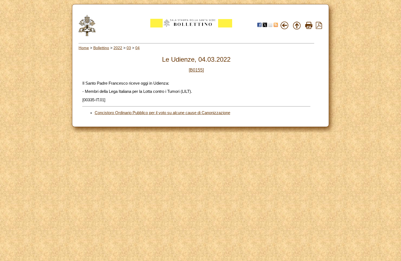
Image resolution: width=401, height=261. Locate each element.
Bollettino (101, 48)
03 (129, 48)
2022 (117, 48)
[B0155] (196, 70)
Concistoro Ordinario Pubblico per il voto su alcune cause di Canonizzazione (162, 113)
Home (84, 48)
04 (137, 48)
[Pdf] (318, 27)
